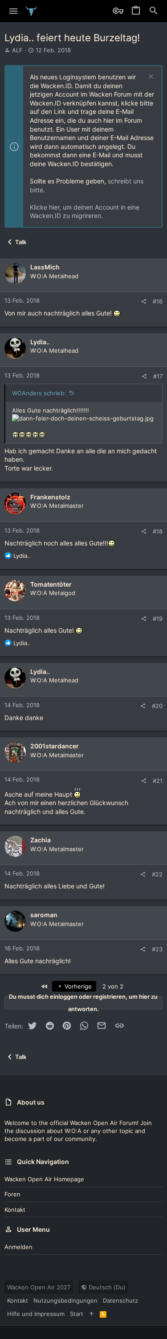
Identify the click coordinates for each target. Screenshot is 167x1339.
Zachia (40, 840)
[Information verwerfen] (150, 77)
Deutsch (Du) (106, 1287)
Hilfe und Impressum (36, 1313)
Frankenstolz (50, 497)
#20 (157, 705)
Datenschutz (120, 1300)
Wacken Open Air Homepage (44, 1179)
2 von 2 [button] (112, 986)
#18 (158, 531)
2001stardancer (54, 746)
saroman (43, 915)
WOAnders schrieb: (39, 393)
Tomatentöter (51, 584)
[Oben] (91, 1313)
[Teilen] (144, 301)
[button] (13, 11)
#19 (158, 618)
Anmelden (18, 1246)
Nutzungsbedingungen (65, 1300)
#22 (157, 874)
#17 (158, 376)
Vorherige (77, 986)
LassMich (45, 267)
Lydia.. (40, 342)
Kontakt (14, 1209)
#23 (157, 949)
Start (76, 1313)
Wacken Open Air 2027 (38, 1287)
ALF (17, 50)
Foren (12, 1194)
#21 (158, 780)
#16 (158, 301)
